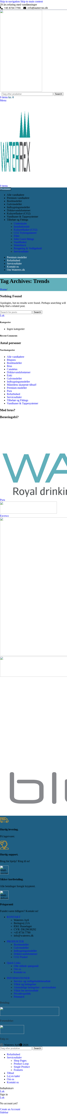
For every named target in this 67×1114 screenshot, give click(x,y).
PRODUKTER (15, 941)
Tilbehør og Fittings (17, 400)
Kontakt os (20, 972)
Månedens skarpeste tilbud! (21, 384)
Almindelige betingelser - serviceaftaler (35, 987)
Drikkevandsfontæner (18, 372)
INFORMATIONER (18, 978)
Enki (9, 375)
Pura (9, 390)
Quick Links (13, 962)
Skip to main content (31, 1)
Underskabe (20, 223)
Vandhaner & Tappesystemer (22, 403)
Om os (17, 969)
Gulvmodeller (14, 378)
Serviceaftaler (21, 251)
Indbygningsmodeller (18, 381)
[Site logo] (21, 90)
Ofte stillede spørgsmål (26, 965)
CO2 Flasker (21, 957)
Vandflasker (20, 242)
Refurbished (13, 394)
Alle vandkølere (15, 356)
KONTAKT (13, 916)
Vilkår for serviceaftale (26, 990)
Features (18, 1069)
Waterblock (20, 245)
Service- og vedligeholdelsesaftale (32, 981)
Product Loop (21, 1063)
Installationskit (21, 226)
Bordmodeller (14, 362)
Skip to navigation (10, 1)
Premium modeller (17, 387)
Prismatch (19, 996)
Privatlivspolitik (22, 993)
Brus (9, 366)
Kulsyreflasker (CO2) (25, 229)
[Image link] (29, 1014)
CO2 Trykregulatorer (25, 232)
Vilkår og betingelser (25, 984)
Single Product (22, 1066)
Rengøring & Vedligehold (28, 248)
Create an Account (10, 1109)
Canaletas (12, 369)
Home (3, 289)
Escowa (4, 515)
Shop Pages (20, 1060)
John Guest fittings (24, 239)
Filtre (16, 235)
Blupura (11, 359)
